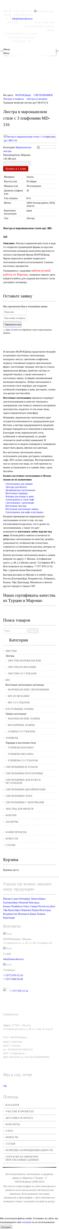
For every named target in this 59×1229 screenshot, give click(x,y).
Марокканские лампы (24, 718)
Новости (12, 838)
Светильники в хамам (22, 767)
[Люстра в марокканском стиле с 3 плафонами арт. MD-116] (29, 138)
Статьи (10, 845)
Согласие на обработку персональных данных (22, 1158)
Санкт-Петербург (21, 898)
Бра (8, 680)
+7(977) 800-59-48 (21, 15)
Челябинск (17, 906)
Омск (26, 906)
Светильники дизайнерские (26, 789)
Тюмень (41, 914)
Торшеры (12, 738)
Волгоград (45, 910)
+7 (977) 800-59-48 (13, 979)
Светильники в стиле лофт (20, 499)
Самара (34, 906)
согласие (15, 330)
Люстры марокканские (24, 660)
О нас (9, 1130)
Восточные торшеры (17, 493)
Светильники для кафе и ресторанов (23, 781)
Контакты (13, 1124)
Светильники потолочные (24, 773)
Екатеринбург (10, 902)
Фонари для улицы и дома (20, 496)
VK (5, 1086)
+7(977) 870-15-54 (21, 11)
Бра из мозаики (18, 696)
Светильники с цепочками (20, 502)
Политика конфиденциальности (29, 1150)
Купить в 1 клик (16, 168)
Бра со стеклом (19, 702)
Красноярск (14, 910)
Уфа (5, 910)
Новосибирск (38, 898)
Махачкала (23, 914)
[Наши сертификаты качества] (28, 611)
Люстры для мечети (16, 487)
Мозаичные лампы (21, 725)
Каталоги (12, 1105)
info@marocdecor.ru (22, 18)
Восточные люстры (16, 506)
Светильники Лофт (19, 796)
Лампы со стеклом (21, 731)
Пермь (35, 910)
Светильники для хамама (19, 483)
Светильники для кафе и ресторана (24, 512)
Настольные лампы (20, 709)
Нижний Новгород (29, 902)
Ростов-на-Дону (46, 906)
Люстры (11, 651)
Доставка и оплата (19, 1118)
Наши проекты (16, 832)
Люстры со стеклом (22, 673)
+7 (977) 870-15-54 (13, 975)
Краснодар (9, 917)
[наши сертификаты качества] (29, 611)
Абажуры (12, 821)
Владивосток (10, 914)
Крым (33, 914)
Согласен (6, 1227)
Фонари (11, 815)
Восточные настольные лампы (22, 509)
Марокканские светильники (28, 689)
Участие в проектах (20, 1111)
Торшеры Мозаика (21, 754)
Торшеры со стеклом (23, 760)
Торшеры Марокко (21, 747)
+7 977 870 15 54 (18, 991)
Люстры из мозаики (22, 667)
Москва (7, 898)
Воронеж (26, 910)
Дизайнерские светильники (20, 490)
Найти (33, 630)
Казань (7, 906)
